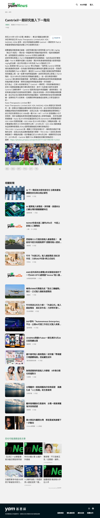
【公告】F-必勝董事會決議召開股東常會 (13, 458)
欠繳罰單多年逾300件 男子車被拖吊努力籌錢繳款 (14, 481)
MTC (19, 169)
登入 (91, 5)
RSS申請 (83, 5)
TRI (36, 169)
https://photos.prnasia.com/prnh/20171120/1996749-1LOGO (35, 140)
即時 (10, 12)
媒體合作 (90, 513)
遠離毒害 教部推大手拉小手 (52, 481)
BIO (7, 169)
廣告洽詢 (81, 513)
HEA (12, 169)
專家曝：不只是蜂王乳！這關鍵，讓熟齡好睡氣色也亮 (52, 458)
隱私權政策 (71, 513)
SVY (31, 169)
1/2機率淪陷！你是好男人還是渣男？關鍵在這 (33, 481)
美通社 (7, 25)
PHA (25, 169)
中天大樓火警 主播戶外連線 (33, 458)
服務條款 (60, 513)
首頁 (6, 12)
